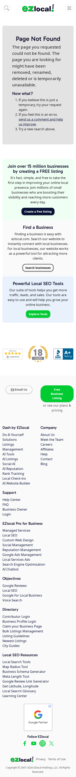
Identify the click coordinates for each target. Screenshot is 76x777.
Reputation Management (21, 550)
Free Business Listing (57, 394)
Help (44, 454)
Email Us (21, 389)
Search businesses (38, 268)
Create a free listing (38, 211)
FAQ (5, 504)
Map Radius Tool (15, 667)
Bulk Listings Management (22, 631)
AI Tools (8, 454)
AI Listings (10, 459)
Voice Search (12, 600)
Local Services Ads (16, 559)
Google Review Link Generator (25, 681)
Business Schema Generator (24, 671)
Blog (44, 464)
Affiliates (47, 449)
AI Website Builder (16, 483)
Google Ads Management (22, 554)
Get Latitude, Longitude (20, 686)
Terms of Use (57, 759)
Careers (46, 444)
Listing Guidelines (16, 636)
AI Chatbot (10, 569)
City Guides (11, 645)
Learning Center (14, 696)
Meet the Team (52, 439)
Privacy (41, 759)
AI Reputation (12, 468)
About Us (48, 434)
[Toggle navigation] (69, 8)
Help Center (11, 499)
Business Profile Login (19, 621)
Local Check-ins (14, 478)
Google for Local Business (22, 595)
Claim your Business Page (22, 626)
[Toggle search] (6, 8)
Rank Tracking (13, 473)
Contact (46, 459)
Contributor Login (16, 616)
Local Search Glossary (19, 691)
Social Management (17, 545)
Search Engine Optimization (23, 564)
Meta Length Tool (15, 676)
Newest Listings (14, 641)
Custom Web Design (18, 540)
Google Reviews (14, 585)
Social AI (8, 464)
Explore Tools (38, 314)
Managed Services (16, 530)
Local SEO (9, 535)
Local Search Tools (16, 662)
